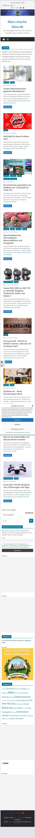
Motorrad (18, 229)
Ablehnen (17, 424)
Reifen (26, 708)
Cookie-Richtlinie (9, 432)
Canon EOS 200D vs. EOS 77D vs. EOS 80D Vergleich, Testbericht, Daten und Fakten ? (16, 292)
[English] (26, 513)
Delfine (19, 693)
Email (3, 538)
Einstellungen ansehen (17, 429)
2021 (19, 689)
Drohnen (6, 385)
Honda (6, 700)
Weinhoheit (19, 719)
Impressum (27, 432)
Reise (29, 708)
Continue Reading (17, 200)
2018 (8, 689)
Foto (9, 697)
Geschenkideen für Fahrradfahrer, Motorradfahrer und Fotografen (12, 239)
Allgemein (6, 82)
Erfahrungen (24, 693)
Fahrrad (12, 229)
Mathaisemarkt (19, 704)
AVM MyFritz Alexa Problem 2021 (16, 137)
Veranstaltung (29, 715)
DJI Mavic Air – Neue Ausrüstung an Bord (12, 392)
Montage (26, 704)
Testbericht (15, 716)
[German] (29, 513)
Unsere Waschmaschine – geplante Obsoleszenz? (15, 90)
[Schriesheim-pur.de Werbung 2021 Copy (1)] (17, 649)
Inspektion (13, 700)
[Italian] (31, 513)
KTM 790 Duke (8, 703)
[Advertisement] (17, 574)
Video (3, 718)
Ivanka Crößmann (22, 700)
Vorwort (7, 718)
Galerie (18, 696)
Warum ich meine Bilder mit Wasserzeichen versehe (16, 438)
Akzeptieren (17, 420)
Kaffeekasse (28, 640)
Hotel (10, 700)
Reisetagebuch (7, 712)
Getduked (26, 697)
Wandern (12, 719)
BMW (16, 693)
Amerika (23, 689)
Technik (12, 82)
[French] (27, 513)
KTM (30, 700)
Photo (19, 708)
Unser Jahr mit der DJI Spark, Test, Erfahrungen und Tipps (16, 486)
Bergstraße (5, 693)
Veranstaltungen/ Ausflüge (10, 178)
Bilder (11, 692)
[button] (32, 406)
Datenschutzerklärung (19, 432)
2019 (13, 688)
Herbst (3, 700)
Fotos (12, 697)
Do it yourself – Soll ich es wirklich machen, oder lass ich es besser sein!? (17, 343)
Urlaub (20, 715)
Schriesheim (13, 175)
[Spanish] (32, 513)
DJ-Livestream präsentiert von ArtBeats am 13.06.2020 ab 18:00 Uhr (17, 187)
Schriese (14, 712)
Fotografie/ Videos (8, 282)
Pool (23, 708)
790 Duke (4, 689)
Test (10, 716)
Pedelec (15, 708)
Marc (15, 85)
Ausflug (27, 689)
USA (24, 716)
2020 (16, 689)
